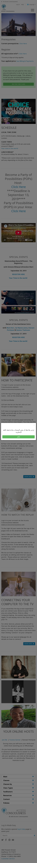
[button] (18, 436)
